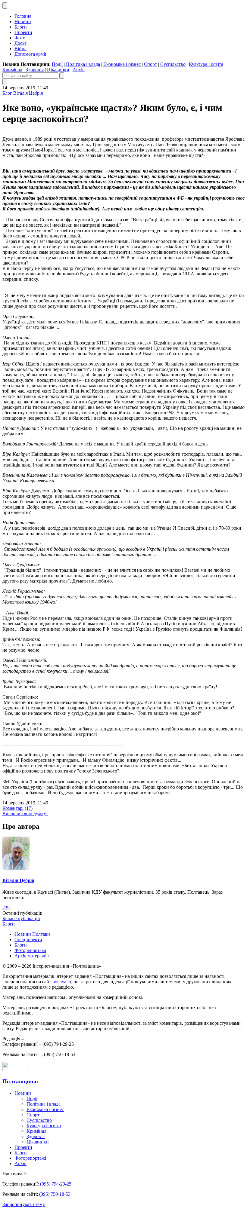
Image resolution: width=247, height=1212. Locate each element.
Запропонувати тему (23, 1204)
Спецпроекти (28, 939)
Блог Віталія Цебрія (22, 93)
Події (57, 64)
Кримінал (12, 69)
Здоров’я (35, 69)
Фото (19, 37)
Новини (22, 21)
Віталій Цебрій (18, 880)
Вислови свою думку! (25, 813)
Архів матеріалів (31, 955)
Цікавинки (58, 69)
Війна (20, 48)
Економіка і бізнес (122, 64)
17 (28, 808)
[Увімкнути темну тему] (4, 5)
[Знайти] (61, 75)
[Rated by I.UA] (15, 1069)
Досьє (20, 43)
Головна (22, 16)
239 (6, 907)
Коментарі (12, 808)
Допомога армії (30, 54)
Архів (79, 69)
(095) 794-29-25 (55, 1183)
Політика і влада (83, 64)
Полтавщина (19, 1081)
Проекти (23, 32)
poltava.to (61, 981)
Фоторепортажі (30, 950)
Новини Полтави (32, 934)
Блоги (20, 26)
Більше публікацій (21, 918)
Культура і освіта (206, 64)
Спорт (150, 64)
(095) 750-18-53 (54, 1194)
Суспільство (173, 64)
